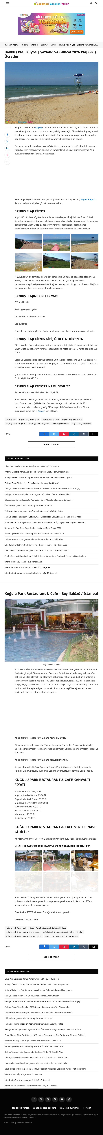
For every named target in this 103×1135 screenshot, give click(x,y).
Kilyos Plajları (87, 199)
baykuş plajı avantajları (29, 419)
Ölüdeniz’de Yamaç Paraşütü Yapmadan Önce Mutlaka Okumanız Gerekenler (39, 500)
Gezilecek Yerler (21, 1108)
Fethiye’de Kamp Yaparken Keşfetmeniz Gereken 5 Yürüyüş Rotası (34, 511)
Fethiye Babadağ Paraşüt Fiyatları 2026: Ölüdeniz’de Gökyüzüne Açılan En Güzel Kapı (43, 516)
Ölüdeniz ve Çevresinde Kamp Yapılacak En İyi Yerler (28, 505)
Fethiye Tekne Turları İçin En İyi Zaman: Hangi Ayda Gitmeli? (32, 483)
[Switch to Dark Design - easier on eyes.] (91, 3)
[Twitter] (7, 141)
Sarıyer (44, 45)
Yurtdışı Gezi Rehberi (44, 1108)
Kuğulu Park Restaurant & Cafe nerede (61, 936)
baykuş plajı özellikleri (81, 423)
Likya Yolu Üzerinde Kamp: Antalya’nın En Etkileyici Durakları (32, 466)
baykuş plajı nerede (61, 423)
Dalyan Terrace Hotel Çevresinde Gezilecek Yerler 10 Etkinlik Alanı (34, 539)
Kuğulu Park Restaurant (16, 928)
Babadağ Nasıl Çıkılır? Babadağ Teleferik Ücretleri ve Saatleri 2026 (34, 533)
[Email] (7, 162)
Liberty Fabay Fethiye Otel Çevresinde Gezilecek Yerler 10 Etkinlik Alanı (36, 545)
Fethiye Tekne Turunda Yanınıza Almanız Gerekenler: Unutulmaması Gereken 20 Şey (42, 488)
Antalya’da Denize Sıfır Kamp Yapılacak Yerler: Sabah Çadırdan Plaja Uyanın (38, 477)
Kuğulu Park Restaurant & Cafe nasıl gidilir (24, 936)
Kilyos (53, 45)
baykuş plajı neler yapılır (39, 423)
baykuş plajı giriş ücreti (72, 419)
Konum (41, 410)
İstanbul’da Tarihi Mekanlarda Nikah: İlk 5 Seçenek (27, 567)
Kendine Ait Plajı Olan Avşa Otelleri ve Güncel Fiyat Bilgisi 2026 (33, 528)
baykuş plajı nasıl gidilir (15, 423)
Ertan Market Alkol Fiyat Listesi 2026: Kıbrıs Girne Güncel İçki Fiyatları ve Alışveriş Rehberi (45, 522)
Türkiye (24, 45)
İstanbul (34, 45)
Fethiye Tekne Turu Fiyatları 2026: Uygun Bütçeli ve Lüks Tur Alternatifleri (37, 494)
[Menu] (7, 3)
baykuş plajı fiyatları (50, 419)
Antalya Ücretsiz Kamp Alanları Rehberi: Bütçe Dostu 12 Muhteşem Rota (37, 472)
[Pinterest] (7, 155)
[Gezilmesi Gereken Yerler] (51, 3)
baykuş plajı (11, 419)
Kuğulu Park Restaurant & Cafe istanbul (22, 932)
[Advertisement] (56, 178)
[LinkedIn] (7, 148)
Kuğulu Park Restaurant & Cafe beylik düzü (48, 928)
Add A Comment (51, 444)
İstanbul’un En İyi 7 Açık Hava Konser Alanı (24, 561)
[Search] (95, 3)
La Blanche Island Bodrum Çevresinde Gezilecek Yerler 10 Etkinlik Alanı (37, 550)
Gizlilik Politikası (69, 1108)
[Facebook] (7, 134)
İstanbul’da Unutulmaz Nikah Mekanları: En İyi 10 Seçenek (31, 573)
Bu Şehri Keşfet (11, 45)
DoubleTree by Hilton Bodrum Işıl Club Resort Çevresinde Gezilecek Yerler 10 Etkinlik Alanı (45, 556)
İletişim (87, 1108)
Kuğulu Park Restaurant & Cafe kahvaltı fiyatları (63, 932)
